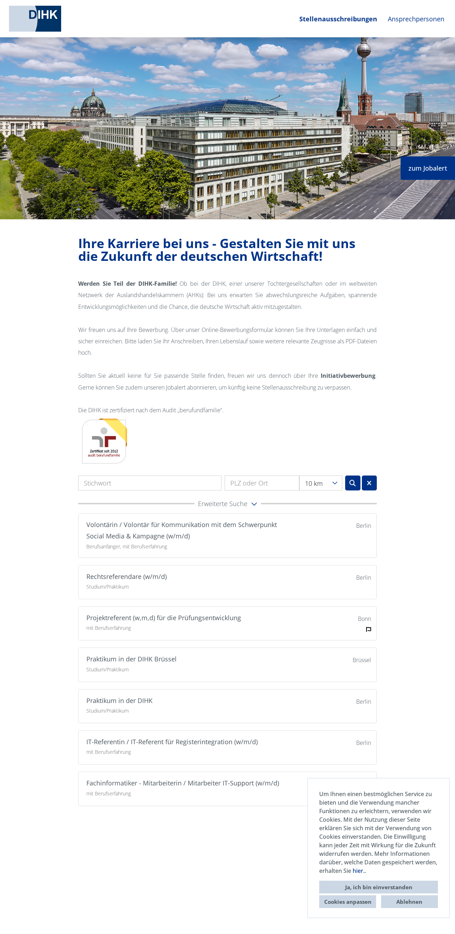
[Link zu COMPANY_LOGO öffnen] (35, 18)
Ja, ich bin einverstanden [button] (378, 887)
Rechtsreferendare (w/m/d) (126, 576)
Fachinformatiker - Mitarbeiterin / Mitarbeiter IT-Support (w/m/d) (182, 783)
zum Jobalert (427, 168)
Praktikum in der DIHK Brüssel (131, 659)
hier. (359, 871)
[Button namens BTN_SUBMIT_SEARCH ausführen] (352, 483)
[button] (227, 503)
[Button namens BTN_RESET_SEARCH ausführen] (369, 483)
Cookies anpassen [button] (347, 901)
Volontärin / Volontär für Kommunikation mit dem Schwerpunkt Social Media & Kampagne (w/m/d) (181, 530)
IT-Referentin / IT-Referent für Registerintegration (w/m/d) (172, 741)
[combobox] (320, 483)
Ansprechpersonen (416, 19)
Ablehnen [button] (409, 901)
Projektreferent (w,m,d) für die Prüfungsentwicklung (163, 617)
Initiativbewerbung (348, 376)
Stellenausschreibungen (338, 19)
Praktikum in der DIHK (119, 700)
